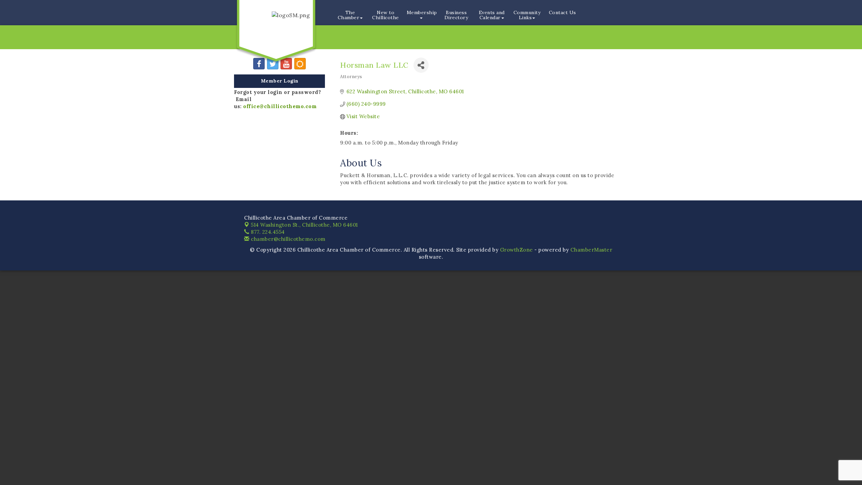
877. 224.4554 (267, 232)
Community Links (527, 15)
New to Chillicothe (385, 15)
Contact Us (562, 12)
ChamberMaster (591, 250)
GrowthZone (516, 250)
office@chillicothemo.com (280, 106)
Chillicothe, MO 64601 (304, 225)
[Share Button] (421, 65)
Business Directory (456, 15)
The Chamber (349, 15)
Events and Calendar (492, 15)
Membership (422, 12)
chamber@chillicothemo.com (288, 239)
